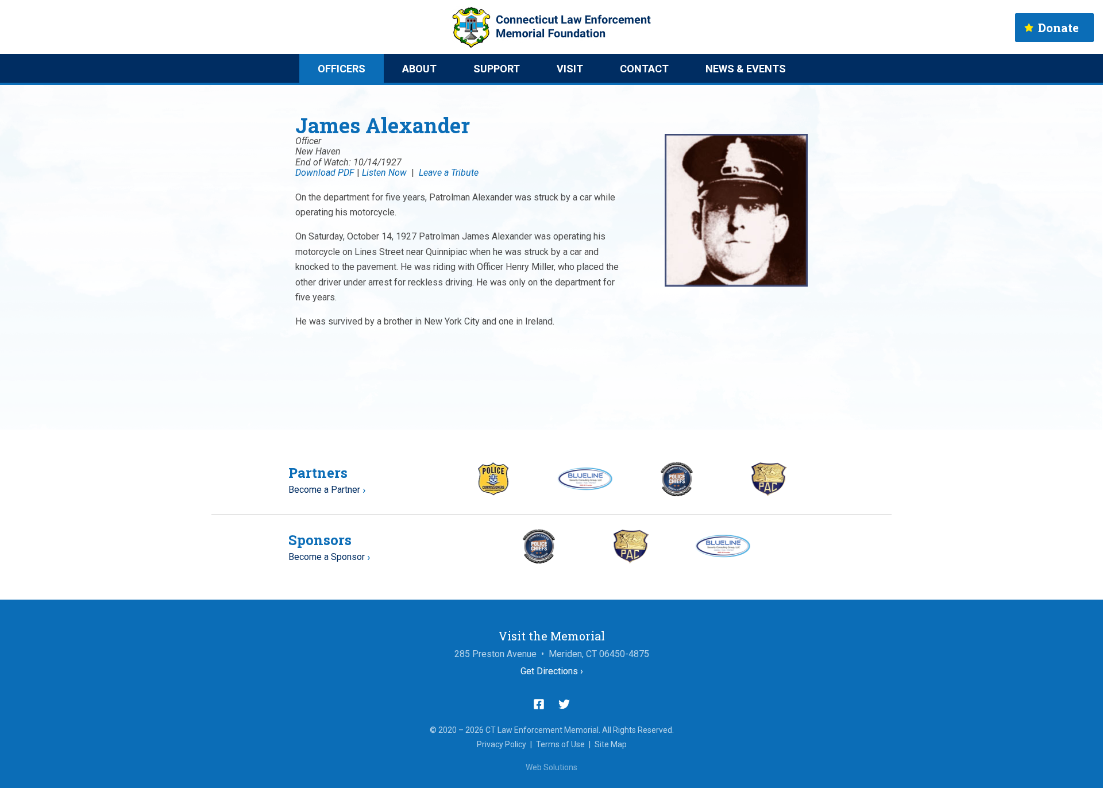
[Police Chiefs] (677, 493)
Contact (644, 69)
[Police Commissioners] (493, 492)
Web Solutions (551, 767)
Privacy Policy (501, 744)
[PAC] (769, 493)
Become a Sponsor (326, 556)
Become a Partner (324, 489)
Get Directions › (551, 671)
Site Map (611, 744)
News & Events (745, 69)
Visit (570, 69)
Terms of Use (560, 744)
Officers (341, 69)
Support (496, 69)
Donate (1058, 27)
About (419, 69)
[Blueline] (585, 487)
